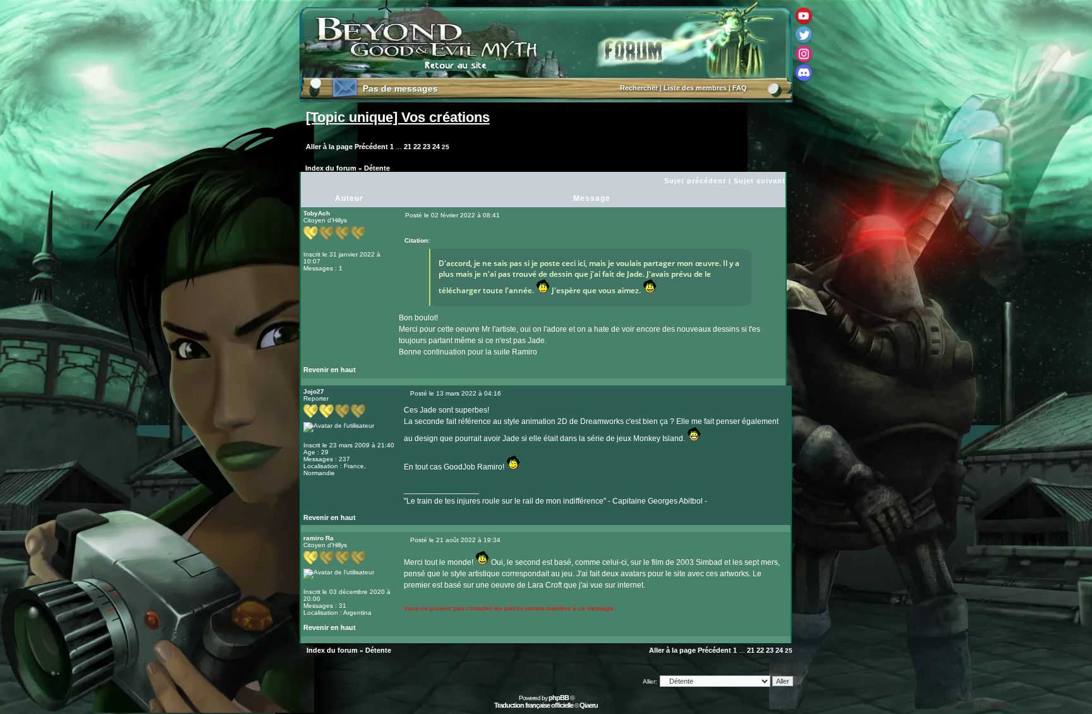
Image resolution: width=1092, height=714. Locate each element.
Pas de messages (400, 88)
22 (417, 146)
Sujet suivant (760, 181)
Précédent (371, 146)
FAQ (739, 88)
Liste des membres (695, 88)
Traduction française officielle (533, 705)
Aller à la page (329, 146)
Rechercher (639, 88)
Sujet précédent (695, 181)
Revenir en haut (329, 369)
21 (407, 146)
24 (436, 146)
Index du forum (330, 168)
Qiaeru (588, 705)
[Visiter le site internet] (428, 520)
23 (426, 146)
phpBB (559, 697)
